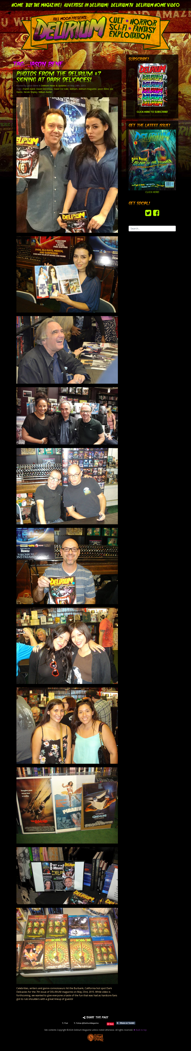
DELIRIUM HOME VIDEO (158, 5)
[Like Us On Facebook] (156, 213)
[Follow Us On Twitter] (148, 213)
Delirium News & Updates (54, 85)
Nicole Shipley (30, 92)
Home (17, 5)
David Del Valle (61, 88)
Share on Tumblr (125, 1023)
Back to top (141, 1029)
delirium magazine (88, 88)
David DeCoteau (44, 88)
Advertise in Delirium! (86, 5)
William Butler (45, 92)
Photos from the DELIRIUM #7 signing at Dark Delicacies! (58, 77)
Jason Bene (103, 88)
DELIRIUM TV (122, 5)
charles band (29, 88)
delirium (73, 88)
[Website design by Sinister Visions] (95, 1037)
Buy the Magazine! (44, 5)
